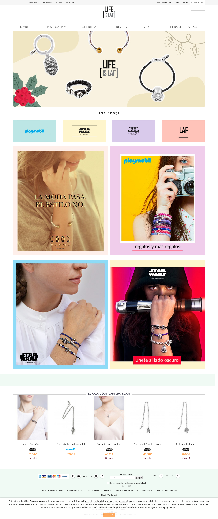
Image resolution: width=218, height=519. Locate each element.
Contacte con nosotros (51, 491)
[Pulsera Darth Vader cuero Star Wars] (32, 417)
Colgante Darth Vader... (109, 444)
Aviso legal (147, 491)
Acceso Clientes (181, 2)
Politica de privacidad (167, 491)
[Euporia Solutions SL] (109, 12)
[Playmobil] (157, 200)
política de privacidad (134, 483)
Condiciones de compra (126, 491)
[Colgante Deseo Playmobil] (71, 417)
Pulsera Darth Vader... (32, 444)
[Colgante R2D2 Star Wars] (147, 417)
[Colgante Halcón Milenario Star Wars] (186, 417)
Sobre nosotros (75, 491)
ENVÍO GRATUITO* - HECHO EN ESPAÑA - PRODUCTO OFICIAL (51, 2)
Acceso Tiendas (164, 2)
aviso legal (126, 486)
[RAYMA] (60, 200)
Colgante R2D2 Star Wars (147, 444)
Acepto (109, 515)
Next (200, 425)
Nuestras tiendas (109, 495)
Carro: (197, 3)
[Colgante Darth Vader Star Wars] (109, 417)
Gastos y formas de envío (99, 491)
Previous (17, 425)
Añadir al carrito (32, 460)
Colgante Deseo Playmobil (71, 444)
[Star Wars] (60, 314)
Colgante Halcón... (185, 444)
